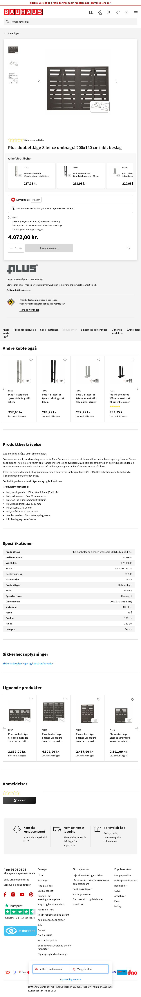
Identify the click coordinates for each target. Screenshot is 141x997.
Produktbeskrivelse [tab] (22, 444)
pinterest (31, 894)
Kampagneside (122, 875)
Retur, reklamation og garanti (54, 914)
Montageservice (82, 894)
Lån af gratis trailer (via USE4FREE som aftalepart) (91, 882)
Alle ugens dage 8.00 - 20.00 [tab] (19, 871)
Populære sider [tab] (123, 869)
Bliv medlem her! (101, 2)
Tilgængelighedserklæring (52, 954)
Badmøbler (120, 885)
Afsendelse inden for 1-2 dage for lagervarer (75, 841)
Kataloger (43, 880)
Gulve (117, 890)
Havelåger (13, 33)
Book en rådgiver (82, 889)
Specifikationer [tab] (18, 543)
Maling (117, 906)
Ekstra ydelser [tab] (81, 869)
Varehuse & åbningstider (17, 884)
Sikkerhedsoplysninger (94, 329)
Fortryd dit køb (46, 909)
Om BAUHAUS (45, 935)
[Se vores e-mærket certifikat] (20, 931)
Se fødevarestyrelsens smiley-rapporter (55, 947)
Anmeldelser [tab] (15, 784)
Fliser (117, 901)
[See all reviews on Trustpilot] (20, 909)
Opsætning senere (70, 979)
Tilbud (41, 875)
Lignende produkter (117, 331)
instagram (13, 894)
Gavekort (78, 904)
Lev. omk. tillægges (17, 416)
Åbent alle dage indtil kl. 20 (35, 839)
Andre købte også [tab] (20, 348)
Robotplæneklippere (125, 880)
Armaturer (120, 896)
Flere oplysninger (29, 309)
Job (40, 925)
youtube (22, 894)
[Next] (116, 81)
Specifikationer (49, 329)
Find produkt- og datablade (88, 899)
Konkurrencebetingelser (51, 919)
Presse (42, 930)
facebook (5, 894)
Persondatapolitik (47, 940)
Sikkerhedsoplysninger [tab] (25, 654)
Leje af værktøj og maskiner (88, 875)
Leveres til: (23, 199)
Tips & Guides (45, 885)
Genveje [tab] (42, 869)
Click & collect (45, 890)
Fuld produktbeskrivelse (19, 290)
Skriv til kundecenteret (16, 879)
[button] (19, 800)
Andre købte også (6, 333)
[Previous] (39, 81)
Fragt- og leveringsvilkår (51, 904)
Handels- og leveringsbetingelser (49, 897)
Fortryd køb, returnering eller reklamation (113, 837)
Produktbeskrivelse (25, 329)
